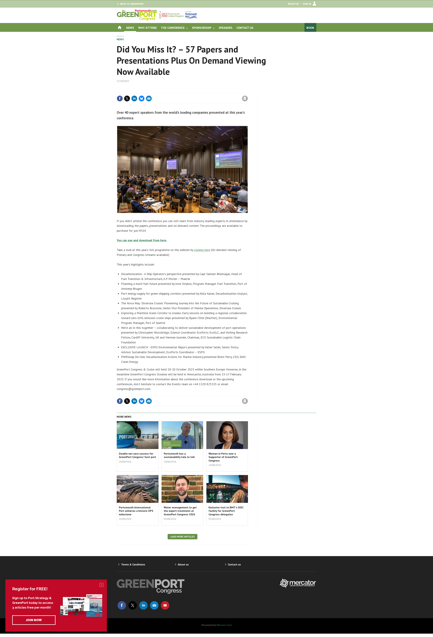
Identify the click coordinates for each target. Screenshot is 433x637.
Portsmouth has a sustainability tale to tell (179, 455)
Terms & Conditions (133, 564)
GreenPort (132, 4)
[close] (248, 91)
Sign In (307, 4)
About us (183, 564)
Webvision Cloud (224, 625)
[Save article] (245, 98)
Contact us (234, 564)
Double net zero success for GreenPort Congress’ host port (137, 455)
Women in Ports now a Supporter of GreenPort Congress (223, 457)
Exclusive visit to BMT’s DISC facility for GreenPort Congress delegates (226, 511)
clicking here (202, 250)
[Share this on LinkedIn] (134, 98)
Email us (154, 605)
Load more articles (182, 536)
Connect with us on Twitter (132, 605)
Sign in (205, 91)
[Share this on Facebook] (120, 98)
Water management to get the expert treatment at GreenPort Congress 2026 (180, 511)
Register (293, 4)
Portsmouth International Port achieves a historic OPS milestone (136, 511)
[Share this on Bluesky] (142, 98)
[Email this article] (149, 98)
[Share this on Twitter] (127, 98)
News (120, 39)
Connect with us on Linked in (143, 605)
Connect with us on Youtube (165, 605)
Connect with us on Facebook (121, 605)
